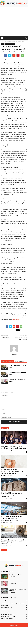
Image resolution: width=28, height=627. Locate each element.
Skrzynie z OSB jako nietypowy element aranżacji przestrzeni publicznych (11, 495)
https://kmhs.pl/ (15, 319)
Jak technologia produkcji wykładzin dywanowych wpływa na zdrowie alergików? (13, 542)
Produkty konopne (5, 601)
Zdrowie (2, 43)
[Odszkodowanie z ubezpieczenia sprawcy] (4, 591)
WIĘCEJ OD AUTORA (19, 361)
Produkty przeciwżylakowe (7, 614)
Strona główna (4, 41)
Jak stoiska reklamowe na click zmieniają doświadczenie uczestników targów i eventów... (12, 518)
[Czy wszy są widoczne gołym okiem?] (4, 381)
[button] (26, 38)
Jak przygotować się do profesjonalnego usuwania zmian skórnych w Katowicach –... (12, 471)
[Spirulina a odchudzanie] (4, 576)
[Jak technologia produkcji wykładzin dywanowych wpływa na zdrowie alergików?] (14, 531)
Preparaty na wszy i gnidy (9, 43)
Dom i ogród (3, 537)
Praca (2, 443)
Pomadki (3, 609)
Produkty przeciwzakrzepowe (8, 616)
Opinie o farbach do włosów (16, 582)
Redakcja (5, 51)
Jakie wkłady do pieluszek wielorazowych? (21, 338)
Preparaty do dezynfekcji (7, 618)
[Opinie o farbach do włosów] (4, 583)
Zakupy (2, 490)
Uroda (2, 467)
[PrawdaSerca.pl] (14, 3)
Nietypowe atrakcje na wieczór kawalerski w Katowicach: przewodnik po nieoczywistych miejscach (14, 448)
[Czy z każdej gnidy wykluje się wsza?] (4, 374)
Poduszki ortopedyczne (6, 607)
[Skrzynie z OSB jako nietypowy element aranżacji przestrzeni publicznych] (14, 484)
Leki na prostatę (5, 605)
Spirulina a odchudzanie (15, 574)
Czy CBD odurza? (5, 337)
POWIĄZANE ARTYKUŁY (7, 361)
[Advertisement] (14, 21)
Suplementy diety (5, 612)
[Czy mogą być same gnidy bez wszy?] (4, 367)
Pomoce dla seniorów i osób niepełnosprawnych (12, 603)
